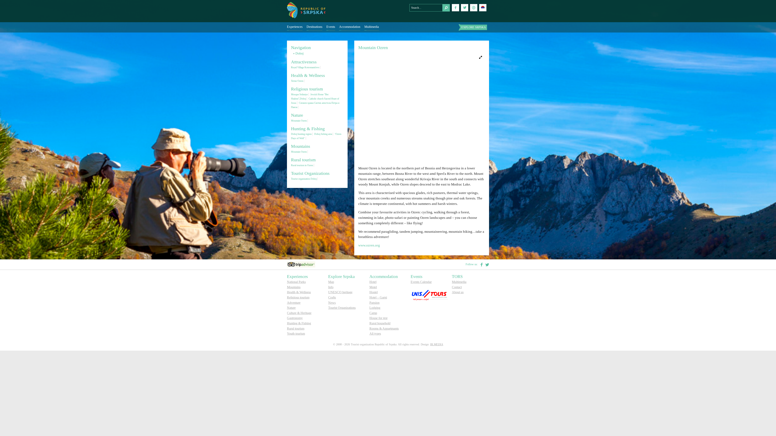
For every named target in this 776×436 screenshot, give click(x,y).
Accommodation (349, 26)
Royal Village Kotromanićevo (305, 67)
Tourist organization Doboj (304, 178)
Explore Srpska (473, 27)
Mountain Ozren (299, 120)
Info (330, 287)
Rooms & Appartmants (384, 328)
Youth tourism (296, 333)
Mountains (293, 287)
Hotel (372, 282)
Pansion (374, 302)
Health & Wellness (299, 292)
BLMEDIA (436, 344)
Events (330, 26)
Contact (457, 287)
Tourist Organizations (342, 307)
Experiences (295, 26)
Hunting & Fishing (299, 323)
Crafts (332, 297)
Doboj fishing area (323, 134)
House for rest (378, 318)
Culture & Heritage (299, 313)
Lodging (374, 307)
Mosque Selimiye (299, 94)
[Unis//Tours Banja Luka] (429, 295)
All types (375, 333)
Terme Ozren (297, 81)
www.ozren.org (369, 245)
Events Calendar (421, 282)
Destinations (314, 26)
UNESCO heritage (340, 292)
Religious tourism (298, 297)
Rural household (379, 323)
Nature (291, 307)
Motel (373, 287)
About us (458, 292)
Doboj (299, 53)
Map (331, 282)
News (332, 302)
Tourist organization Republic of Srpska (306, 10)
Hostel (373, 292)
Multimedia (371, 26)
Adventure (293, 302)
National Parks (296, 282)
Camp (373, 313)
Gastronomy (295, 318)
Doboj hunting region (301, 134)
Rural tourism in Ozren (302, 165)
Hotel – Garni (378, 297)
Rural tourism (295, 328)
